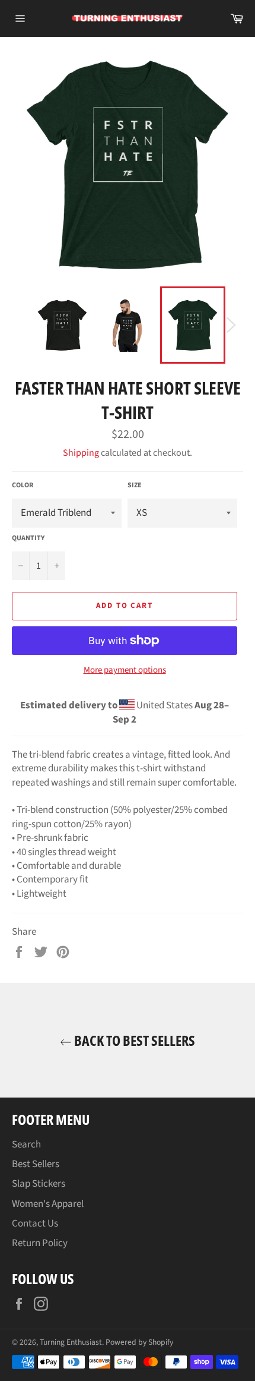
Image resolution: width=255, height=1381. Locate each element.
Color (22, 485)
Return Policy (40, 1243)
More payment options (125, 670)
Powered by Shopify (139, 1342)
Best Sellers (35, 1164)
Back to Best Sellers (133, 1040)
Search (26, 1144)
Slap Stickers (38, 1184)
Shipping (81, 452)
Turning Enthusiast (71, 1342)
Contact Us (35, 1223)
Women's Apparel (48, 1204)
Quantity (28, 538)
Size (135, 485)
